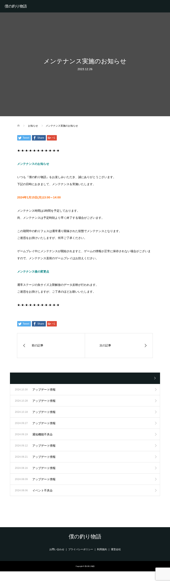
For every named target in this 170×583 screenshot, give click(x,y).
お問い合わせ (56, 549)
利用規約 (102, 549)
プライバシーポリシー (80, 549)
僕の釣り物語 (16, 6)
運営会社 (116, 549)
